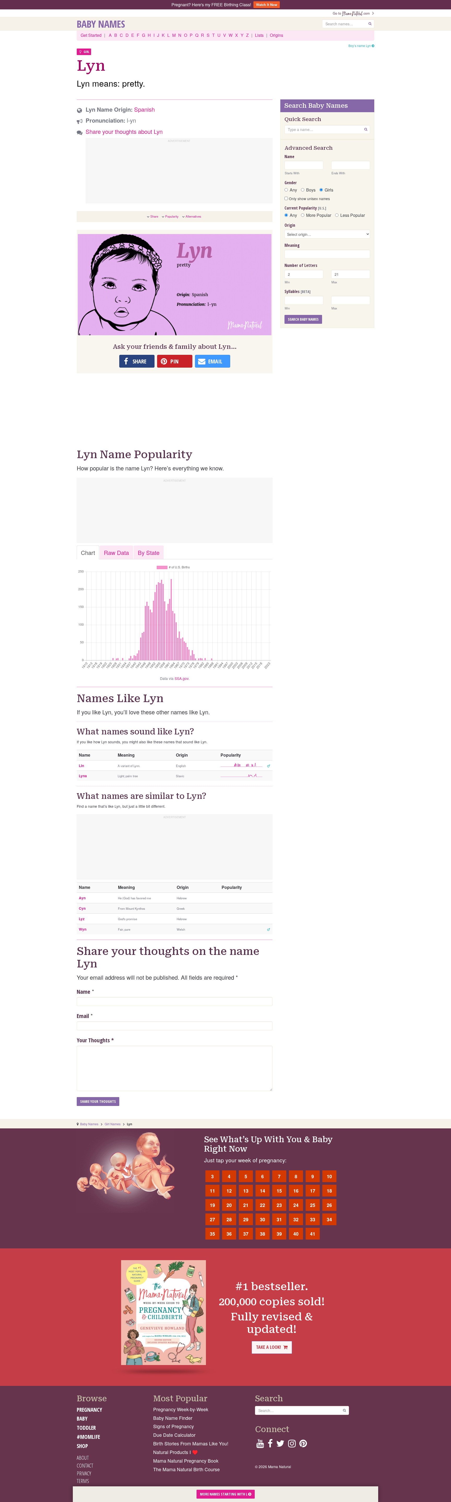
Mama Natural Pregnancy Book (185, 1460)
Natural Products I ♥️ (175, 1452)
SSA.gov (181, 678)
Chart (88, 552)
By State (148, 552)
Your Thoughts (95, 1040)
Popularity (172, 216)
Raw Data (116, 552)
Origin (289, 225)
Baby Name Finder (172, 1418)
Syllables (297, 291)
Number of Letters (300, 265)
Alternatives (193, 216)
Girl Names (113, 1124)
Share (154, 216)
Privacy (84, 1473)
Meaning (292, 245)
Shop (82, 1446)
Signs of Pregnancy (173, 1426)
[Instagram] (292, 1445)
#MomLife (88, 1436)
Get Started (91, 35)
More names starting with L (224, 1494)
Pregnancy (89, 1409)
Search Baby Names (303, 319)
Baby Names (101, 23)
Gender (290, 182)
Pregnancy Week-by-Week (180, 1409)
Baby (82, 1418)
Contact (85, 1465)
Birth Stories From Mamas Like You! (190, 1443)
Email (83, 1016)
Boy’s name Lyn (360, 45)
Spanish (144, 109)
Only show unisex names (309, 198)
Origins (276, 35)
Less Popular (352, 215)
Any (293, 190)
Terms (83, 1481)
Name (83, 991)
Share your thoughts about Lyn (124, 131)
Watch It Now (266, 4)
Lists (259, 35)
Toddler (86, 1427)
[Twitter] (280, 1445)
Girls (329, 190)
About (83, 1457)
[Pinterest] (303, 1445)
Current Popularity (305, 208)
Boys (311, 190)
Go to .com (352, 13)
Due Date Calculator (174, 1435)
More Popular (318, 215)
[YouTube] (260, 1445)
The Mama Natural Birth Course (186, 1469)
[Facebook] (270, 1445)
